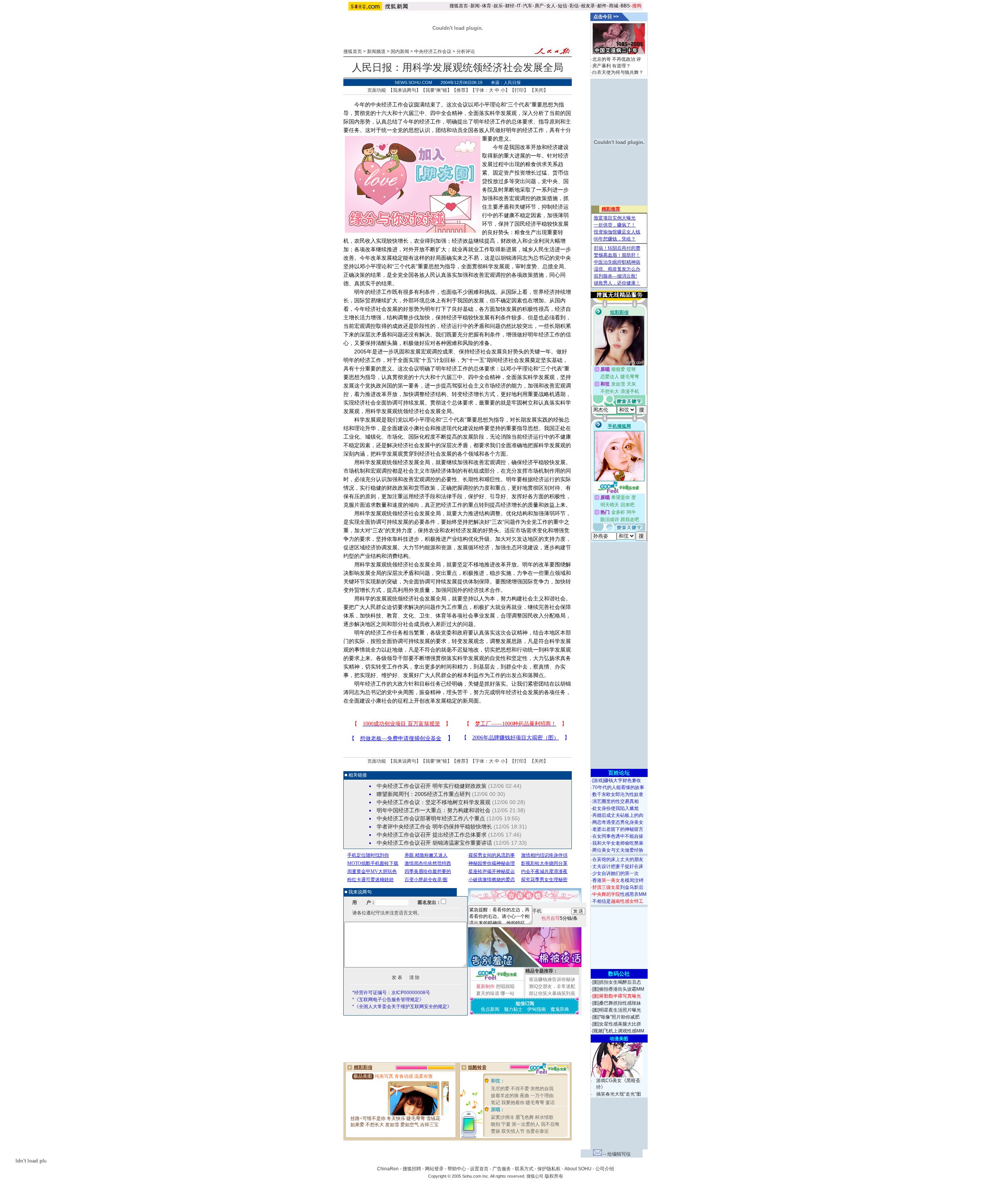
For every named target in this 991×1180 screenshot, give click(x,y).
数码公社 (619, 974)
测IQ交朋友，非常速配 (552, 986)
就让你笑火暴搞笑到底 (552, 993)
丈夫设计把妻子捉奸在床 (617, 866)
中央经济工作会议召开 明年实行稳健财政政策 (432, 786)
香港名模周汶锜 (617, 880)
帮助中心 (456, 1168)
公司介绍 (604, 1168)
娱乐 (498, 6)
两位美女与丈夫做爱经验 (617, 850)
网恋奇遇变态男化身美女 (617, 822)
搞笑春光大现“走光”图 (618, 1094)
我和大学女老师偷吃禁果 (617, 843)
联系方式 (524, 1168)
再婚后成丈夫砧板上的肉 (617, 815)
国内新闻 (400, 51)
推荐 (461, 90)
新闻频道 (376, 51)
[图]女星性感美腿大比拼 (616, 1024)
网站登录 (434, 1168)
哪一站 (507, 993)
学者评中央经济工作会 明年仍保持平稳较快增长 (434, 826)
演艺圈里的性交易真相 (615, 801)
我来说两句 (404, 90)
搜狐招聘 (412, 1168)
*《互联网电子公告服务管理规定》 (388, 999)
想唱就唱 (505, 986)
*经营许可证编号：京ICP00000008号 (391, 992)
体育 (486, 6)
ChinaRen (388, 1168)
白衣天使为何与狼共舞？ (617, 72)
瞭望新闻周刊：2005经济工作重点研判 (423, 794)
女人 (551, 6)
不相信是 (617, 901)
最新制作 (485, 986)
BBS (625, 6)
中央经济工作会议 (432, 51)
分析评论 (465, 51)
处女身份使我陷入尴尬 (615, 808)
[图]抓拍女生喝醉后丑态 (616, 982)
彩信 (574, 6)
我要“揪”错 (436, 90)
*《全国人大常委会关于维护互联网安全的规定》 (402, 1006)
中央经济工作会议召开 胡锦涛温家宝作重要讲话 (434, 843)
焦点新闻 (490, 1009)
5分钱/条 (559, 918)
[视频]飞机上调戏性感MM (618, 1031)
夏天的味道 (487, 993)
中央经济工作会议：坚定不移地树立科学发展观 (433, 802)
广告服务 (501, 1168)
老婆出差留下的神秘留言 (617, 829)
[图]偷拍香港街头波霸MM (618, 989)
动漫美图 (619, 1038)
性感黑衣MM (619, 894)
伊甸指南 (536, 1009)
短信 (562, 6)
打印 (519, 90)
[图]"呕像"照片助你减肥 (616, 1017)
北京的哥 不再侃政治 (613, 59)
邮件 (602, 6)
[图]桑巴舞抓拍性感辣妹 (616, 1003)
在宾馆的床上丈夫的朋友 (617, 859)
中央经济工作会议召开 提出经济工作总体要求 (432, 835)
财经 (509, 6)
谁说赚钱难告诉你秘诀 (552, 979)
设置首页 (479, 1168)
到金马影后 (617, 887)
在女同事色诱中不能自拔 (617, 836)
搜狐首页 (458, 6)
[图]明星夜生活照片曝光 (616, 1010)
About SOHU (578, 1168)
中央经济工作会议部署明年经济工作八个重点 (431, 818)
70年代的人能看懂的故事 (618, 787)
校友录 (588, 6)
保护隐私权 (549, 1168)
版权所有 (554, 1176)
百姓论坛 (619, 773)
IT (519, 6)
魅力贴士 (513, 1009)
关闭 (539, 90)
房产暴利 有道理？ (611, 66)
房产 (539, 6)
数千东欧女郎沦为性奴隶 (617, 794)
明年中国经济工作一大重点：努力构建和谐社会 (433, 810)
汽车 (527, 6)
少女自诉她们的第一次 (615, 873)
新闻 (475, 6)
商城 (613, 6)
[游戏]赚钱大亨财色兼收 (616, 780)
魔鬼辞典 (559, 1009)
